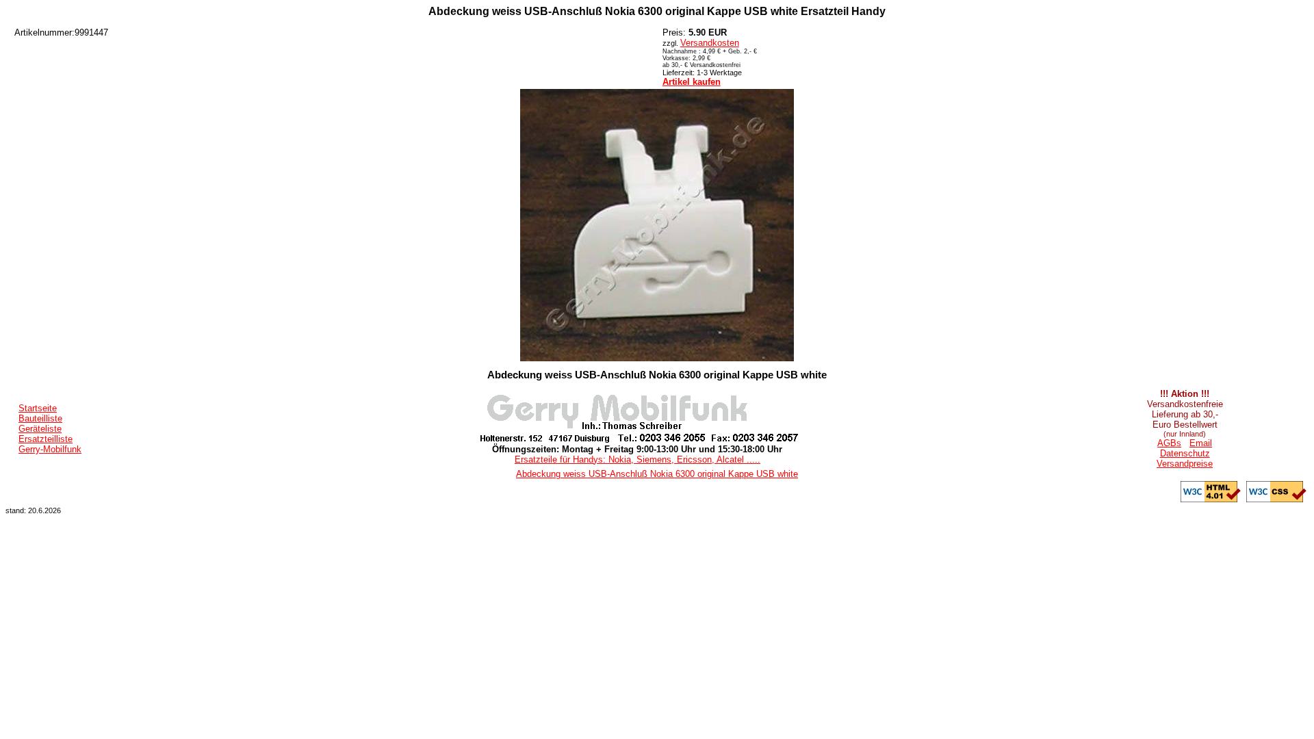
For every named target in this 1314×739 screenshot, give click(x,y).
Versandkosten (709, 43)
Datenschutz (1185, 453)
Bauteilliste (40, 418)
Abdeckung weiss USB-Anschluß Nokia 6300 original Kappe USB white (657, 474)
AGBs (1169, 443)
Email (1200, 443)
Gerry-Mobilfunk (49, 449)
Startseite (37, 408)
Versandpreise (1185, 463)
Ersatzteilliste (45, 439)
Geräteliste (40, 429)
